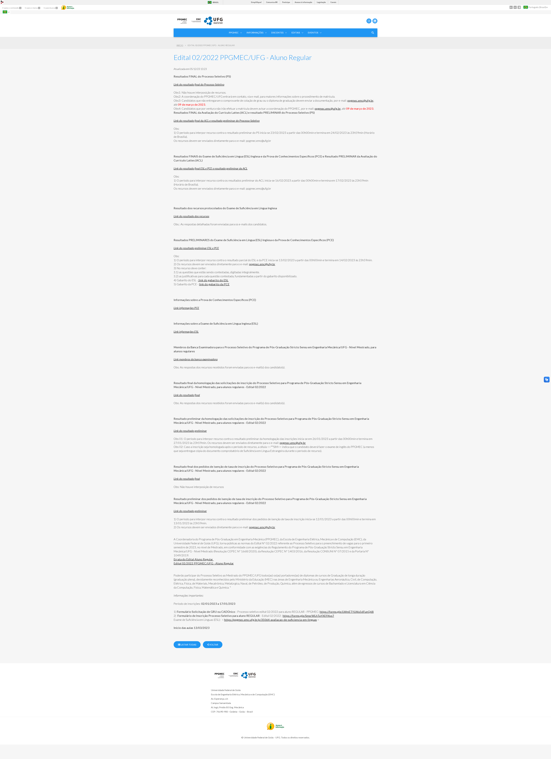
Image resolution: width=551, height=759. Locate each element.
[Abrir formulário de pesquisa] (373, 32)
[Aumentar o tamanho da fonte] (511, 7)
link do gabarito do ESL (213, 280)
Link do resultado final (187, 478)
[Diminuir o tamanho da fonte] (515, 7)
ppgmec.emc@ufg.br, (360, 100)
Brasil (216, 2)
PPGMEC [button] (234, 32)
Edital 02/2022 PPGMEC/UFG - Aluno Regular (204, 563)
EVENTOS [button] (313, 32)
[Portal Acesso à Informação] (275, 729)
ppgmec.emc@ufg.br (262, 264)
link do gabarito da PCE (214, 284)
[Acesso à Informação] (67, 7)
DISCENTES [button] (277, 32)
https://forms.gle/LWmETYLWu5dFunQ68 (347, 611)
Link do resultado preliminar (190, 511)
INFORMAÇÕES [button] (255, 32)
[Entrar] (2, 2)
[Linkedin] (374, 21)
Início (179, 45)
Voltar (213, 644)
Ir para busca (50, 8)
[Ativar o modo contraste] (519, 7)
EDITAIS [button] (295, 32)
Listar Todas (188, 644)
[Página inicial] (181, 23)
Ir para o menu (31, 8)
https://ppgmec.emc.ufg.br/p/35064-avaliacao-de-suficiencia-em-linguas (270, 619)
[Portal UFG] (213, 24)
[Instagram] (368, 21)
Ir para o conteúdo (10, 8)
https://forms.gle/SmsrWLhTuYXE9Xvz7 (308, 615)
